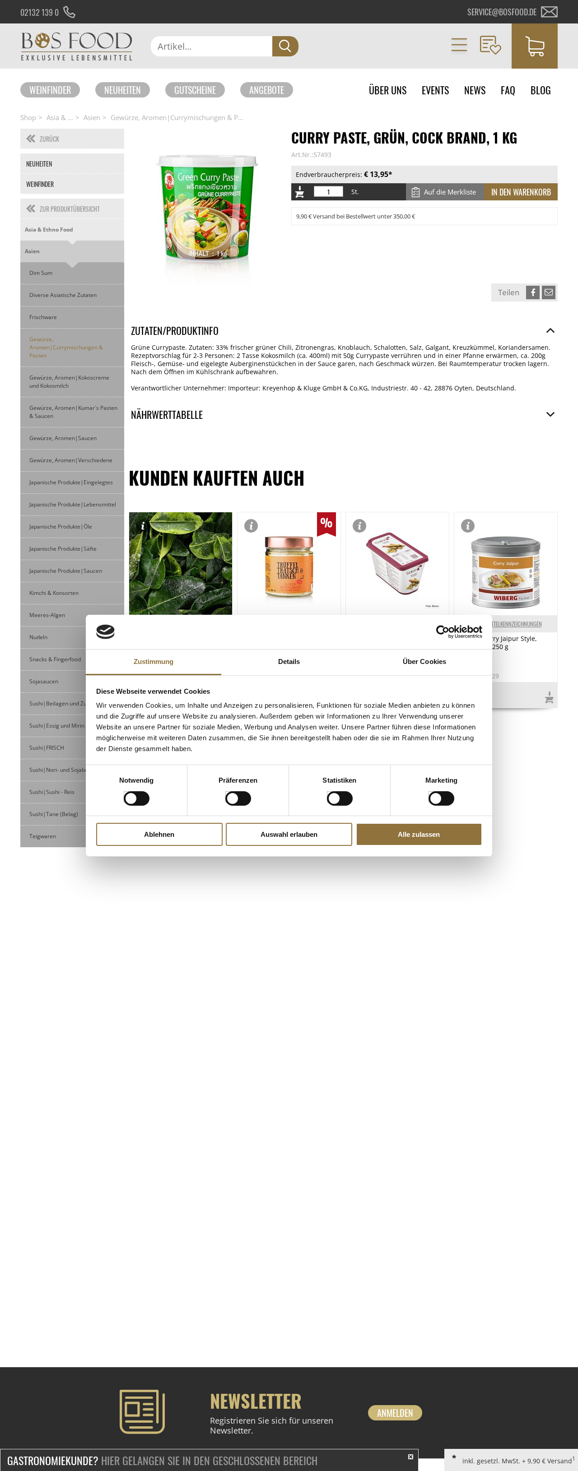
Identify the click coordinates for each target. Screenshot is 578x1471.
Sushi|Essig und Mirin (56, 725)
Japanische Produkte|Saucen (65, 571)
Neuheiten (122, 90)
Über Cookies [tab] (424, 661)
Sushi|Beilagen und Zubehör (65, 703)
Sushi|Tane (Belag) (53, 814)
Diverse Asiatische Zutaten (63, 295)
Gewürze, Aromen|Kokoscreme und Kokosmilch (69, 382)
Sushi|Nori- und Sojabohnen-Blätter (74, 770)
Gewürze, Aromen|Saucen (63, 438)
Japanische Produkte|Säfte (63, 548)
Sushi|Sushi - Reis (52, 792)
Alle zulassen (419, 834)
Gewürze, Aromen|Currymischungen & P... (177, 117)
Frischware (43, 317)
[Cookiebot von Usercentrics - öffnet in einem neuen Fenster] (442, 632)
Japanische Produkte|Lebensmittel (72, 504)
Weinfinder (50, 90)
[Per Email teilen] (548, 292)
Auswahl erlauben (289, 834)
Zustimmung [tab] (154, 661)
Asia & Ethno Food (49, 229)
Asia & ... (60, 117)
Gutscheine (195, 90)
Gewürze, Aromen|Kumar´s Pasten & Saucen (73, 412)
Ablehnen (159, 834)
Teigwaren (42, 836)
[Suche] (285, 46)
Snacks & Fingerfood (55, 659)
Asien (92, 117)
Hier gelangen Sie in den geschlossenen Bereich (162, 1460)
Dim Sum (40, 273)
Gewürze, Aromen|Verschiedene (70, 460)
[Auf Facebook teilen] (533, 292)
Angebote (266, 90)
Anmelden (395, 1413)
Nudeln (38, 637)
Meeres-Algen (47, 615)
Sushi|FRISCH (46, 748)
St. (355, 192)
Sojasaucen (43, 681)
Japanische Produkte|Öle (60, 526)
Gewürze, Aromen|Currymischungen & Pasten (66, 347)
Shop (28, 117)
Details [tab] (289, 661)
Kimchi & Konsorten (54, 593)
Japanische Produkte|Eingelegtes (71, 482)
